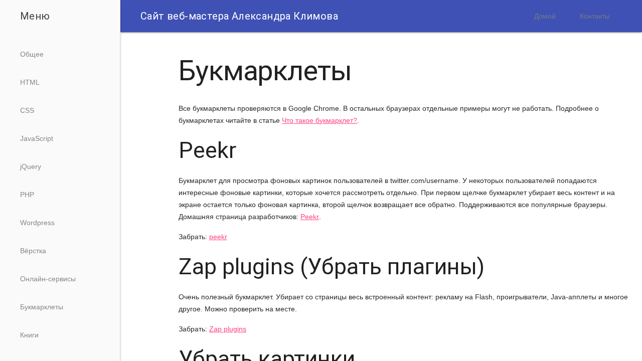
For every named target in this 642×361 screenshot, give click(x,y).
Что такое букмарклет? (319, 120)
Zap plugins (227, 329)
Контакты (595, 16)
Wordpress (37, 223)
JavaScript (36, 138)
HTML (30, 82)
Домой (545, 16)
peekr (218, 237)
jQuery (30, 166)
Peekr (309, 217)
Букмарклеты (41, 307)
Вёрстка (33, 251)
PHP (27, 195)
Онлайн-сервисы (48, 279)
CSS (27, 110)
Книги (29, 335)
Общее (32, 54)
